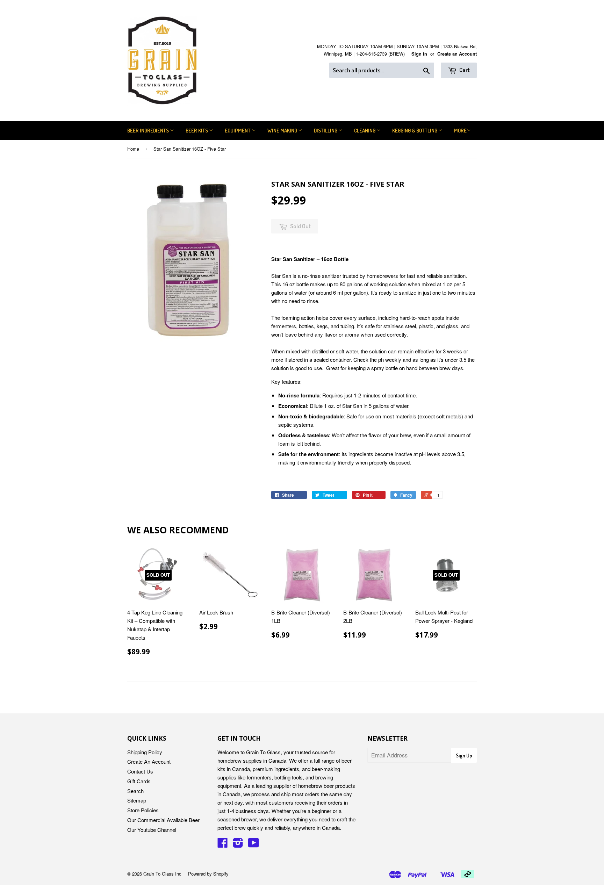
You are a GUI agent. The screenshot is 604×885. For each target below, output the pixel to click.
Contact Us (140, 771)
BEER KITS (197, 130)
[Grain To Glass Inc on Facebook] (222, 844)
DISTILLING (326, 130)
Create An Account (149, 761)
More (460, 130)
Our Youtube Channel (151, 829)
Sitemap (136, 800)
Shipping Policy (144, 752)
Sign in (419, 54)
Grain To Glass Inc (162, 873)
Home (133, 148)
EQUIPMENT (238, 130)
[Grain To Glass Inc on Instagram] (238, 844)
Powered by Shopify (208, 873)
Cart (464, 69)
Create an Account (457, 54)
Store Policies (143, 810)
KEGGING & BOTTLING (415, 130)
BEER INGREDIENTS (148, 130)
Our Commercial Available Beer (163, 819)
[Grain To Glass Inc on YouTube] (253, 844)
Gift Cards (139, 781)
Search (135, 790)
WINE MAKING (282, 130)
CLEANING (365, 130)
